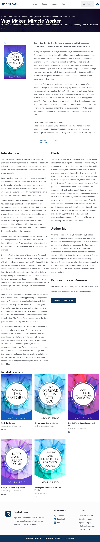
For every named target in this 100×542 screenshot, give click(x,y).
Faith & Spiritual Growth (17, 17)
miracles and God (41, 129)
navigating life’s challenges (59, 129)
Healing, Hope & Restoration (40, 17)
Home (34, 4)
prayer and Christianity (50, 132)
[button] (5, 43)
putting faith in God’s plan (70, 132)
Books (44, 4)
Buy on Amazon (43, 142)
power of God (76, 129)
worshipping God (88, 132)
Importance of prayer (81, 126)
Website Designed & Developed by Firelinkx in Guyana (50, 538)
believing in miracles (47, 126)
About (54, 4)
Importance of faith (63, 126)
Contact (64, 4)
